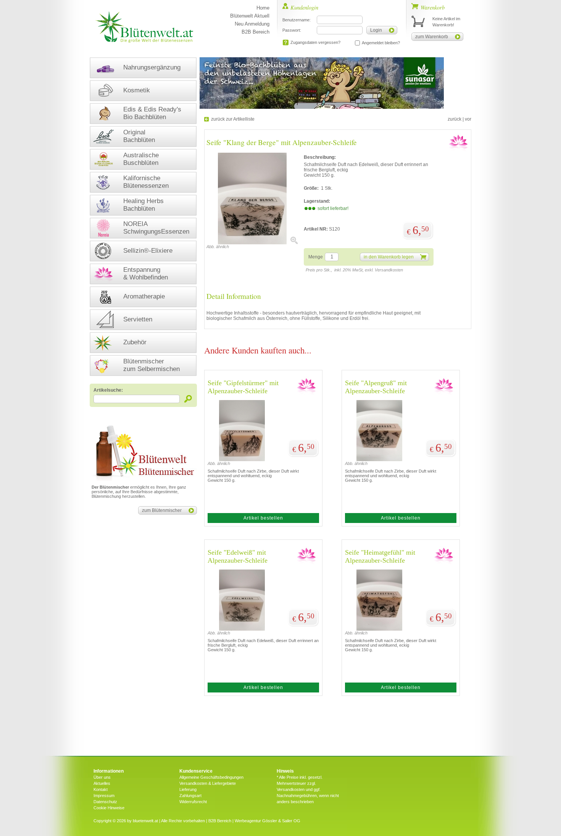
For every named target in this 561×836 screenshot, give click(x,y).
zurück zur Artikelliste (233, 119)
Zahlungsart (190, 795)
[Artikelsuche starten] (188, 399)
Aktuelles (102, 783)
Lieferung (188, 789)
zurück (454, 119)
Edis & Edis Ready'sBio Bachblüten (152, 113)
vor (468, 119)
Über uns (102, 777)
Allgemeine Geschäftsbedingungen (211, 777)
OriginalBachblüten (139, 136)
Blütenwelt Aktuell (249, 16)
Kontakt (101, 789)
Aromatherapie (144, 296)
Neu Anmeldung (252, 24)
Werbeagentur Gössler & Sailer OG (267, 820)
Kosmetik (136, 90)
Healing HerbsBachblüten (143, 204)
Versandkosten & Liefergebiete (207, 783)
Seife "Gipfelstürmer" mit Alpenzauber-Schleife (243, 387)
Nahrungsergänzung (152, 67)
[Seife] (252, 242)
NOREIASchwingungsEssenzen (156, 227)
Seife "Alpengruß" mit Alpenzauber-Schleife (376, 387)
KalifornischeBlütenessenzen (146, 181)
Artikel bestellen (263, 518)
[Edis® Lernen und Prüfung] (322, 107)
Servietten (137, 319)
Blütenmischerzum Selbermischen (151, 365)
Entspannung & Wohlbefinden (145, 273)
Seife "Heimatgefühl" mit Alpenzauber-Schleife (380, 556)
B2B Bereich (255, 32)
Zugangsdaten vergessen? (315, 42)
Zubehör (135, 342)
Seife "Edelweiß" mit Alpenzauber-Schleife (238, 556)
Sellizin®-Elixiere (147, 250)
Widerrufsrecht (193, 801)
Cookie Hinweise (109, 807)
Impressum (104, 795)
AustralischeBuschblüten (141, 159)
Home (262, 8)
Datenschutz (105, 801)
